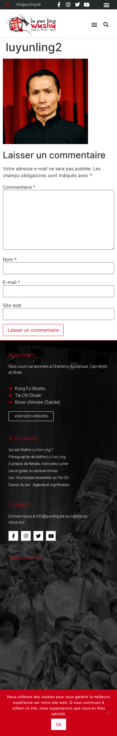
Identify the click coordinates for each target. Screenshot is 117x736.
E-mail (11, 282)
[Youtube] (86, 4)
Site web (12, 305)
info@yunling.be (50, 516)
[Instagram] (68, 4)
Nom (10, 259)
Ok (59, 724)
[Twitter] (77, 4)
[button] (106, 4)
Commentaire (19, 187)
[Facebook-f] (59, 4)
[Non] (108, 712)
